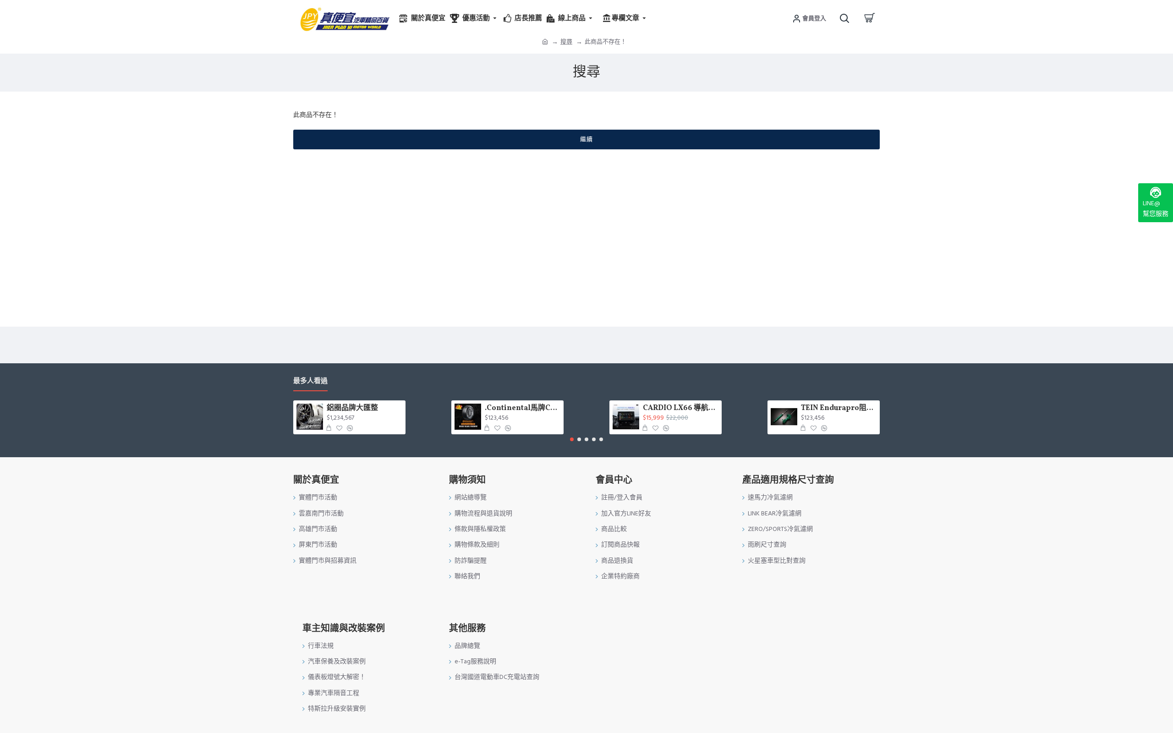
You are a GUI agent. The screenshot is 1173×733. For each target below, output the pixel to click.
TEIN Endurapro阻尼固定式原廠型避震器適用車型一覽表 (839, 408)
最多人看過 (310, 381)
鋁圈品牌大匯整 (352, 408)
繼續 (586, 139)
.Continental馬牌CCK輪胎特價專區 (522, 408)
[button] (572, 439)
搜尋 (566, 42)
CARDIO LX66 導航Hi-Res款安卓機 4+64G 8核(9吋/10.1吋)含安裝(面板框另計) (680, 408)
